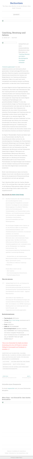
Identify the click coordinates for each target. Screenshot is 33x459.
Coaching (22, 353)
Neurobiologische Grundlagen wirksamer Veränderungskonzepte (16, 367)
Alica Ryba (6, 361)
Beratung (16, 353)
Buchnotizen (16, 3)
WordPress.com (23, 453)
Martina (14, 37)
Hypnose (19, 355)
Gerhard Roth (7, 364)
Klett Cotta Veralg (19, 364)
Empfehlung (6, 355)
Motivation (9, 357)
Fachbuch (13, 355)
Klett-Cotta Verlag (18, 194)
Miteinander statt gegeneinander (9, 377)
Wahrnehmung (14, 359)
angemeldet (11, 388)
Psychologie (25, 357)
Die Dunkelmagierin (26, 377)
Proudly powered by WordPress (16, 451)
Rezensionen (6, 359)
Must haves (16, 357)
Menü (17, 14)
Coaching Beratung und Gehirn (20, 361)
